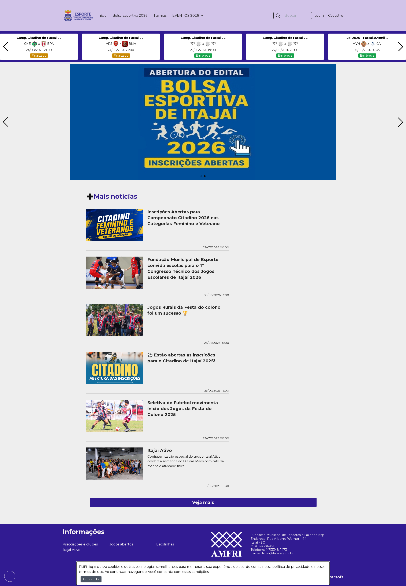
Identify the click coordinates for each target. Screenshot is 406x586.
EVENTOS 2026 (185, 16)
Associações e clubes (80, 544)
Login (319, 16)
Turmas (159, 16)
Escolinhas (165, 544)
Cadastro (335, 16)
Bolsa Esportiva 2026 (129, 16)
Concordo (91, 579)
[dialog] (203, 573)
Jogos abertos (121, 544)
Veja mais (203, 502)
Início (102, 16)
